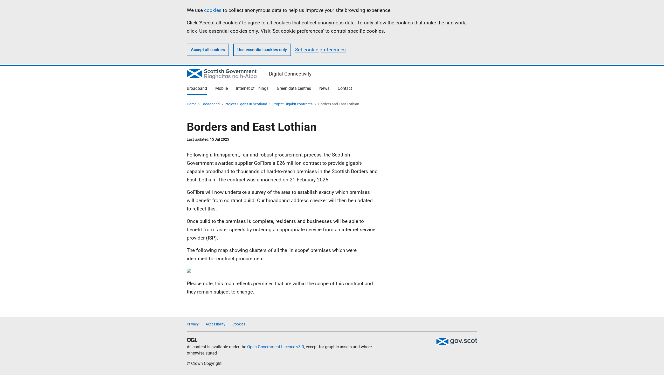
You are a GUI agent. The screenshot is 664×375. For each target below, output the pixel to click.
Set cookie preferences (320, 50)
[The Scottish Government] (456, 341)
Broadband (211, 104)
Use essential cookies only (262, 49)
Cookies (238, 324)
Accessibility (215, 324)
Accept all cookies (208, 49)
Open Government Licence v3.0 (275, 346)
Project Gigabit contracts (292, 104)
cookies (213, 10)
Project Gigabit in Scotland (246, 104)
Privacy (193, 324)
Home (191, 104)
